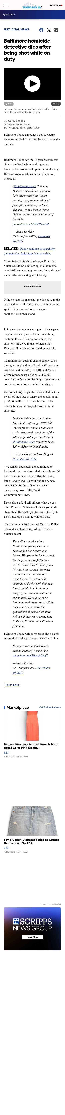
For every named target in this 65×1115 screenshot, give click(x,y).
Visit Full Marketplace (50, 707)
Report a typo (12, 685)
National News (17, 29)
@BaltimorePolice (25, 186)
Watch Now (55, 5)
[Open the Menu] (5, 5)
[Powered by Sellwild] (56, 904)
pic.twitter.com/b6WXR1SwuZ (31, 224)
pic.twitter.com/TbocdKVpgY (30, 655)
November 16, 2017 (24, 459)
